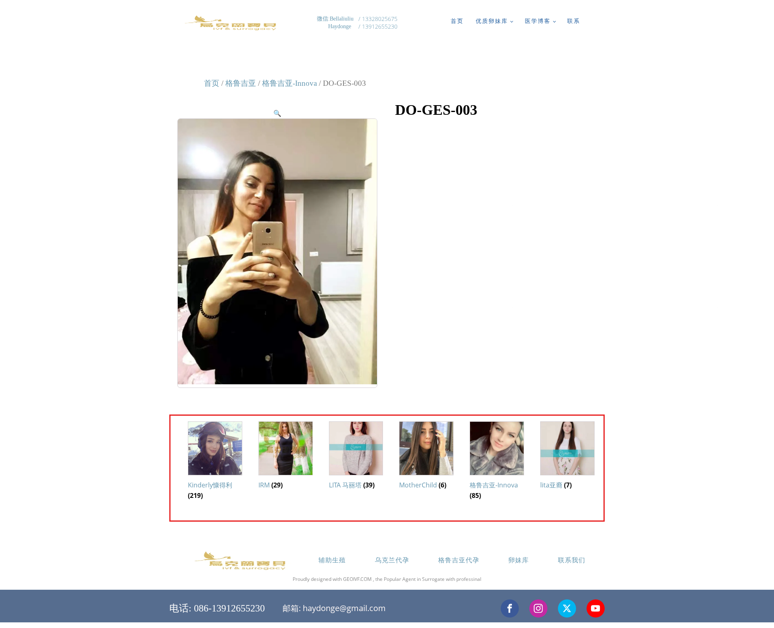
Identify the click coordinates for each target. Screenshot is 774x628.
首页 (457, 21)
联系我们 (571, 559)
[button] (277, 113)
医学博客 (538, 21)
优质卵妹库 (492, 21)
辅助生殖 (332, 559)
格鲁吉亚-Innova (289, 83)
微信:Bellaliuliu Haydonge (336, 23)
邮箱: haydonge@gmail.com (334, 608)
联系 (573, 21)
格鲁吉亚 (240, 83)
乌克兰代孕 (392, 559)
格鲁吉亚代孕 (458, 559)
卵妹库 (518, 559)
